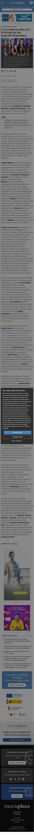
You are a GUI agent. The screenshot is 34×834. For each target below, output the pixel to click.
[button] (17, 441)
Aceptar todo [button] (17, 432)
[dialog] (17, 416)
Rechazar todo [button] (18, 437)
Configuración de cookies (17, 426)
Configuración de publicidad (23, 422)
